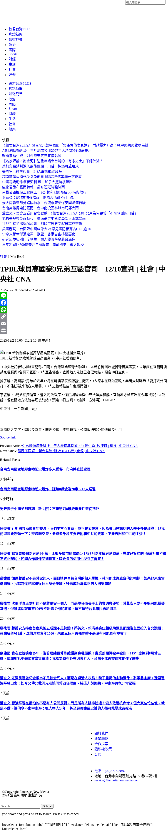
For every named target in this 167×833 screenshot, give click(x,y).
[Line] (83, 295)
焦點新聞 (16, 34)
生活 (12, 64)
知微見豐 (16, 39)
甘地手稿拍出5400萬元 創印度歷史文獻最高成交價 (42, 224)
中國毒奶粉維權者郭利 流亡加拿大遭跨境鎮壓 (37, 182)
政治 (12, 45)
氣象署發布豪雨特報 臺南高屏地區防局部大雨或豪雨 (44, 218)
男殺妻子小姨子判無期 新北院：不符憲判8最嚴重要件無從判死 (49, 509)
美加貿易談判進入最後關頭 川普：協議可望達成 (40, 166)
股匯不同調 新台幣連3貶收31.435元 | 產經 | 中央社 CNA (61, 451)
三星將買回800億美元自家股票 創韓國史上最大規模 (43, 244)
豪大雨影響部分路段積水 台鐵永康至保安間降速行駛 (44, 203)
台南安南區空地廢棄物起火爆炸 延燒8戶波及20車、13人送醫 (48, 489)
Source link (8, 437)
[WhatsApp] (83, 309)
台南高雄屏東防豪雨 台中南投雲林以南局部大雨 (40, 208)
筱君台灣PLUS (20, 29)
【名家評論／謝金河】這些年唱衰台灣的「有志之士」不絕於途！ (52, 161)
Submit (47, 806)
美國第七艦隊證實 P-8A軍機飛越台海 (32, 171)
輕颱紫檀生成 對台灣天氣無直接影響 (31, 156)
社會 (12, 69)
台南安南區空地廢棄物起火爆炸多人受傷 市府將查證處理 (45, 469)
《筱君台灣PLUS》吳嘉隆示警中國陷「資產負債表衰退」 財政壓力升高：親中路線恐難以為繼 (75, 145)
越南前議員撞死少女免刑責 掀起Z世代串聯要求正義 (42, 177)
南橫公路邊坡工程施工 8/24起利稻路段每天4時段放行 (44, 192)
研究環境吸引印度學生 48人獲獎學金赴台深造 (38, 239)
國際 (12, 50)
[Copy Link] (83, 316)
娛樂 (12, 75)
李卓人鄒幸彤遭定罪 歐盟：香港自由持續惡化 (38, 234)
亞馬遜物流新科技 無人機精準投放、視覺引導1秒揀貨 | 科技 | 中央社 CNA (80, 446)
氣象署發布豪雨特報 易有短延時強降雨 (33, 187)
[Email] (83, 323)
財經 (12, 59)
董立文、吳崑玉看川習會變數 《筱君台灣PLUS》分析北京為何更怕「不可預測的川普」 (70, 213)
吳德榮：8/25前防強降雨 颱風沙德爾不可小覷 (38, 197)
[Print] (83, 330)
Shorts (13, 54)
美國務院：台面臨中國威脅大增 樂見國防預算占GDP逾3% (46, 229)
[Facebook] (83, 302)
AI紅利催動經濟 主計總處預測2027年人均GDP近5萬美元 (46, 150)
